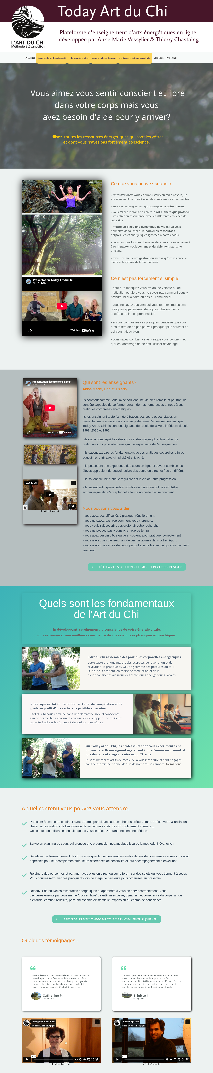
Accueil (31, 57)
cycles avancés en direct (79, 58)
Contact (172, 57)
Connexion (159, 57)
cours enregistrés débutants (104, 58)
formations (173, 764)
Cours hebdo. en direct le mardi (52, 58)
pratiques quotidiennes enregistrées (135, 58)
